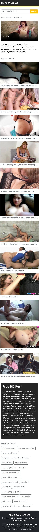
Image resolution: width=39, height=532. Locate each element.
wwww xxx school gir (10, 482)
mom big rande (20, 501)
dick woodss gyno (9, 448)
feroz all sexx (7, 463)
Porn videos (28, 527)
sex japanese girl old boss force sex (15, 458)
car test (22, 467)
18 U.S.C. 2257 (13, 524)
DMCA (4, 524)
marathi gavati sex (9, 467)
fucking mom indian (26, 448)
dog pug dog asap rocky (11, 491)
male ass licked (21, 463)
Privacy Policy (25, 524)
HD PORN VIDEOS (9, 2)
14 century (6, 487)
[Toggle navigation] (35, 3)
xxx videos (18, 527)
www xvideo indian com (11, 477)
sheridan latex (19, 487)
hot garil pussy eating (10, 472)
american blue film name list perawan (16, 506)
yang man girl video (9, 453)
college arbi (6, 501)
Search (33, 11)
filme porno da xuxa (10, 496)
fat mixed (24, 482)
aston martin (25, 496)
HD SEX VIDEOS (19, 515)
